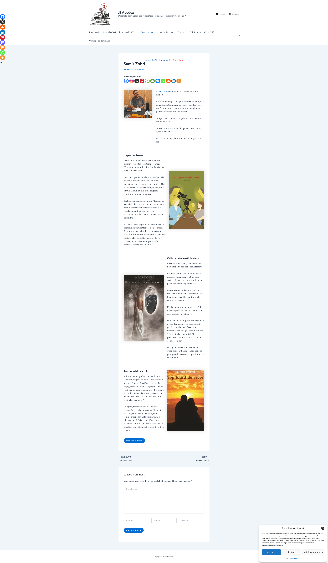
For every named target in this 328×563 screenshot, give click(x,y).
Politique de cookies (291, 558)
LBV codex (125, 12)
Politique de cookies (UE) (202, 32)
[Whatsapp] (163, 81)
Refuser (291, 552)
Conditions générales (99, 40)
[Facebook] (126, 81)
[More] (178, 81)
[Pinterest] (142, 81)
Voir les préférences (313, 552)
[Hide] (1, 63)
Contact (182, 32)
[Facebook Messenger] (157, 81)
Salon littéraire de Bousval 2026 (118, 32)
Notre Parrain (166, 32)
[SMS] (147, 81)
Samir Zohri (162, 91)
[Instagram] (131, 81)
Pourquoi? (94, 32)
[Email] (152, 81)
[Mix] (2, 47)
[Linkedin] (173, 81)
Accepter (271, 552)
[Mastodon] (2, 42)
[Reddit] (168, 81)
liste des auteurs (134, 440)
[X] (136, 81)
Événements (147, 32)
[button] (323, 528)
